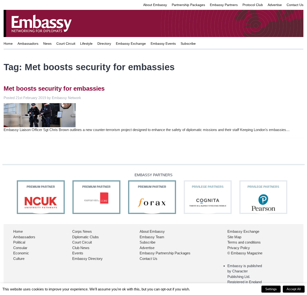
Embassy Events (163, 43)
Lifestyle (86, 43)
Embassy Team (152, 237)
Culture (18, 259)
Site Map (234, 237)
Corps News (82, 231)
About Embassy (155, 5)
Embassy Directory (87, 259)
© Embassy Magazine (244, 253)
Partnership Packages (188, 5)
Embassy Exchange (131, 43)
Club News (80, 248)
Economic (21, 253)
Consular (20, 248)
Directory (104, 43)
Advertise (275, 5)
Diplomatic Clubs (85, 237)
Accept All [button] (294, 289)
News (47, 43)
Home (8, 43)
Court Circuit (65, 43)
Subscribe (188, 43)
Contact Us (295, 5)
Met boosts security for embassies (54, 88)
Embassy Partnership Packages (165, 253)
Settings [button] (271, 289)
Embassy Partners (224, 5)
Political (19, 242)
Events (77, 253)
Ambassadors (28, 43)
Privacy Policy (238, 248)
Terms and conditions (244, 242)
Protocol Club (252, 5)
